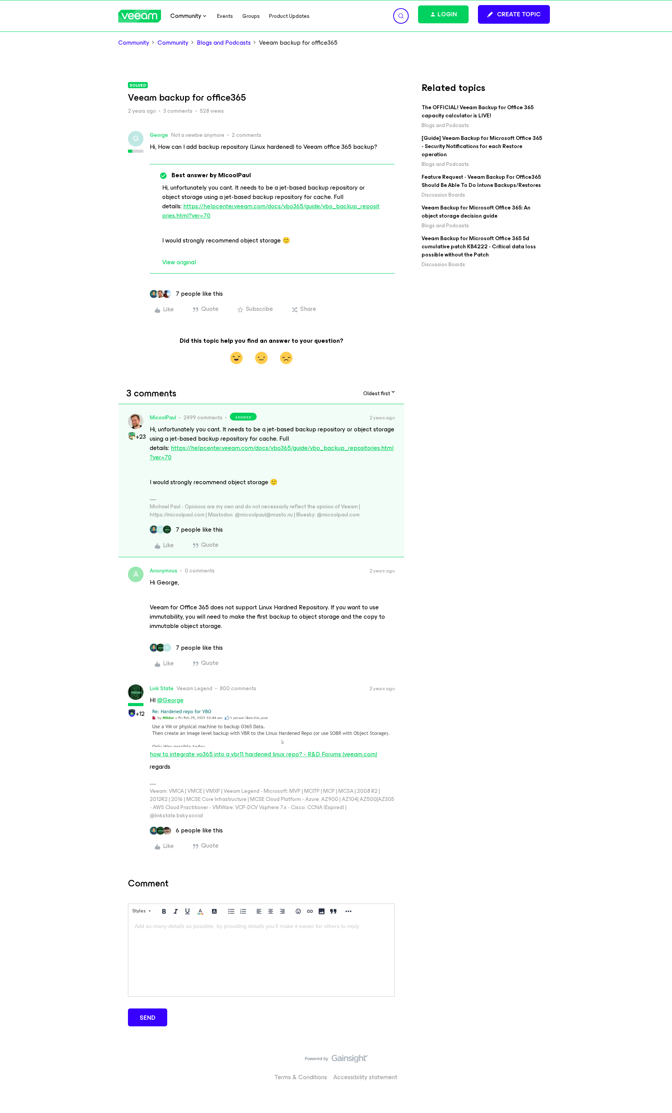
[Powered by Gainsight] (336, 1060)
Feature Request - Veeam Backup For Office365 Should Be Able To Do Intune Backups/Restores (481, 181)
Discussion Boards (443, 195)
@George (170, 700)
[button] (514, 14)
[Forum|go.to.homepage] (139, 16)
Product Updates (289, 16)
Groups (251, 16)
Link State (161, 688)
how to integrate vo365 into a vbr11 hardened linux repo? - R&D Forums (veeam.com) (263, 754)
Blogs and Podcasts (224, 42)
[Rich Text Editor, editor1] (261, 957)
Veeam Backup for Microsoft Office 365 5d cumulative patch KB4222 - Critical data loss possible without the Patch (479, 246)
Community (133, 42)
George (159, 135)
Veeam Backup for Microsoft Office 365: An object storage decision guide (476, 211)
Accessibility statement (365, 1077)
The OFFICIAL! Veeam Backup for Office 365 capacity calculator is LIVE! (478, 111)
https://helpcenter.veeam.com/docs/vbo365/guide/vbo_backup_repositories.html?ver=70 (271, 211)
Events (225, 16)
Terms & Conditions (301, 1077)
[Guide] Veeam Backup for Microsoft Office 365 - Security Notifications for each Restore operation (482, 146)
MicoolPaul (163, 417)
